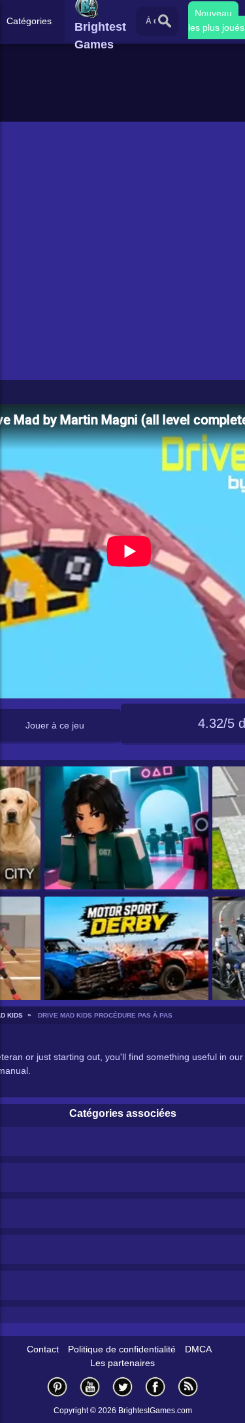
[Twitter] (123, 1386)
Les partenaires (122, 1363)
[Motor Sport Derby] (126, 959)
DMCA (198, 1349)
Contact (43, 1349)
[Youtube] (90, 1386)
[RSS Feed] (188, 1386)
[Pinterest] (57, 1386)
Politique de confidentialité (122, 1349)
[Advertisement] (122, 250)
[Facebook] (155, 1386)
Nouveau (213, 13)
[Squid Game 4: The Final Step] (126, 828)
